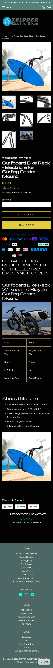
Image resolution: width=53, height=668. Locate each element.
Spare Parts (27, 571)
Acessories (26, 567)
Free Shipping (26, 564)
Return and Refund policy (26, 553)
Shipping (6, 192)
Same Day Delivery (26, 644)
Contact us (26, 637)
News (26, 648)
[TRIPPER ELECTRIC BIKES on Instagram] (26, 595)
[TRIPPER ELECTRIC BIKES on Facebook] (20, 595)
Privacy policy (26, 561)
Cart (48, 7)
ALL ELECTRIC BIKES (26, 578)
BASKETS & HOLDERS (27, 620)
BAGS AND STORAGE (26, 617)
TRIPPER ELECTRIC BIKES (29, 659)
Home (4, 36)
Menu (8, 7)
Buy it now (26, 225)
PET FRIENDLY (26, 610)
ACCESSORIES (26, 575)
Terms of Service (26, 557)
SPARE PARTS (26, 613)
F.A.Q (26, 640)
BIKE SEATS (26, 624)
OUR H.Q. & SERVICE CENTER (26, 651)
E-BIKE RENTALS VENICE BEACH (26, 582)
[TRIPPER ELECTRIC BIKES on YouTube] (32, 595)
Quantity (6, 199)
